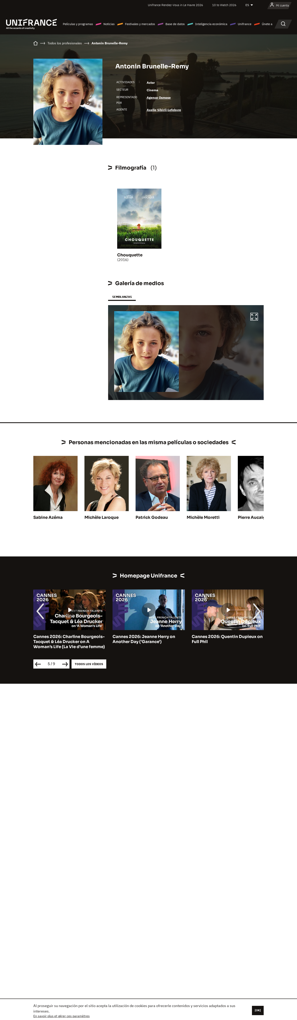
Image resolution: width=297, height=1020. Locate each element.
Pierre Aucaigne (254, 517)
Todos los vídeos (89, 664)
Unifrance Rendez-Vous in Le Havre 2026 (175, 5)
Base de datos (175, 24)
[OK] (258, 1010)
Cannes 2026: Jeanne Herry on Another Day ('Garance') (144, 639)
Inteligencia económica (211, 24)
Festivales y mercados (140, 24)
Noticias (109, 24)
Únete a (267, 24)
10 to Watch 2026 (224, 5)
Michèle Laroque (101, 517)
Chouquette (129, 255)
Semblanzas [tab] (122, 297)
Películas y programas (78, 24)
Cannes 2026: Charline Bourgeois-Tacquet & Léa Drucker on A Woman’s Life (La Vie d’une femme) (69, 641)
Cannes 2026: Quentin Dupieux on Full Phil (227, 639)
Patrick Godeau (152, 517)
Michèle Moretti (203, 517)
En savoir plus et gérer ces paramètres (61, 1016)
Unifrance (244, 24)
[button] (254, 317)
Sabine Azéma (48, 517)
